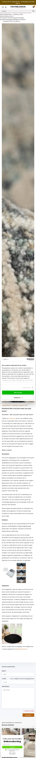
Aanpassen (17, 397)
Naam (4, 671)
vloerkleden (12, 418)
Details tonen (27, 387)
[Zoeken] (33, 11)
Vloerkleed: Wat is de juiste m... (12, 21)
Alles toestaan (18, 392)
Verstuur (28, 715)
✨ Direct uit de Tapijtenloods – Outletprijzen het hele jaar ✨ (18, 2)
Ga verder (12, 747)
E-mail (4, 678)
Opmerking (5, 686)
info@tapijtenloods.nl (21, 649)
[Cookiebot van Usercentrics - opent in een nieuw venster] (26, 359)
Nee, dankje (12, 753)
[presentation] (33, 727)
